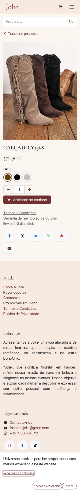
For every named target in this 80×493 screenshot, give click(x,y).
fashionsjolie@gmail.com (29, 428)
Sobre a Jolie (13, 287)
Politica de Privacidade (21, 314)
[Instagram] (9, 445)
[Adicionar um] (29, 189)
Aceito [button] (69, 486)
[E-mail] (9, 248)
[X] (22, 235)
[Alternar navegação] (72, 7)
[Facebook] (9, 235)
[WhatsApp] (48, 235)
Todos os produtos (23, 33)
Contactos (11, 297)
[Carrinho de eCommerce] (60, 7)
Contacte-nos (21, 422)
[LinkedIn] (35, 235)
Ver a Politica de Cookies (19, 473)
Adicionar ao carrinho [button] (29, 200)
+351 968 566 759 (24, 433)
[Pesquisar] (71, 21)
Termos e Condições (19, 308)
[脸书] (22, 445)
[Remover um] (8, 189)
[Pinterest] (61, 235)
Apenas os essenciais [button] (47, 486)
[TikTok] (35, 445)
